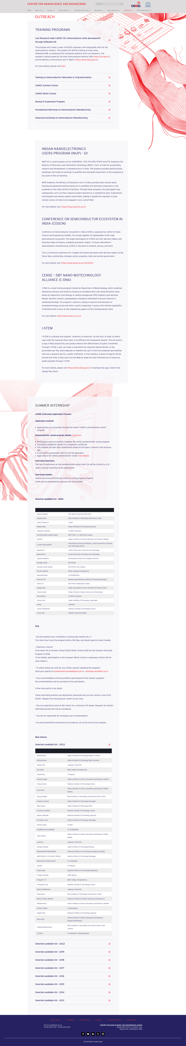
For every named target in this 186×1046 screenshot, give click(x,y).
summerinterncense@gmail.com (68, 671)
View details (83, 456)
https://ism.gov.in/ (101, 56)
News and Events (143, 10)
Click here (76, 435)
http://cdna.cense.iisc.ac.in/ (69, 316)
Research (98, 10)
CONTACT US (131, 1020)
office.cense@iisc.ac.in (53, 1025)
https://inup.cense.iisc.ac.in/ (73, 207)
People (50, 10)
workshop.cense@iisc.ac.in (96, 671)
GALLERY (99, 1020)
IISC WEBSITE (85, 1020)
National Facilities (81, 10)
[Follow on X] (98, 1034)
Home (29, 10)
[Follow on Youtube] (88, 1034)
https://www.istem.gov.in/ (79, 368)
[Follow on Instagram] (103, 1034)
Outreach (127, 10)
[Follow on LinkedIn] (93, 1034)
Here (63, 66)
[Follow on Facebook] (83, 1034)
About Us (38, 10)
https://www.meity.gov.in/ (86, 60)
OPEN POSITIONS (114, 1020)
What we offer (112, 10)
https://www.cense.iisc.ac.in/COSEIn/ (77, 263)
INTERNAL (70, 1020)
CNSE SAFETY (55, 1020)
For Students (63, 10)
